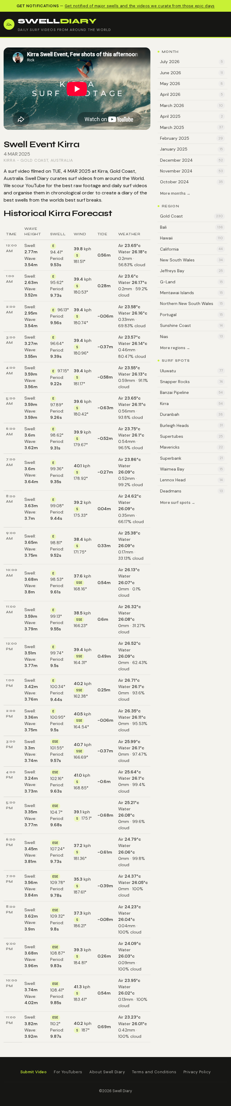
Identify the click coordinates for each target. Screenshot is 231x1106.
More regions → (175, 348)
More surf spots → (177, 502)
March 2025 (191, 127)
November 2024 (191, 171)
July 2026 (191, 61)
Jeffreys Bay (191, 270)
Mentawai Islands (191, 292)
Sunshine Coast (191, 325)
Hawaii (191, 238)
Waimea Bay (191, 469)
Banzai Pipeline (191, 392)
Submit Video (33, 1071)
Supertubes (191, 436)
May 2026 (191, 83)
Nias (191, 336)
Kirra (9, 160)
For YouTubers (68, 1071)
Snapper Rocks (191, 381)
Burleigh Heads (191, 425)
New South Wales (191, 260)
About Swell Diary (107, 1071)
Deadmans (191, 491)
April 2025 (191, 116)
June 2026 (191, 72)
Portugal (191, 314)
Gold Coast (34, 160)
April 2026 (191, 94)
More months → (175, 193)
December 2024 (191, 160)
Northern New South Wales (191, 303)
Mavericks (191, 447)
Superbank (191, 458)
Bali (191, 227)
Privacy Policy (197, 1071)
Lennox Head (191, 480)
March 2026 (191, 105)
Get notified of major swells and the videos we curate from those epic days (139, 5)
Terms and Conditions (154, 1071)
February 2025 (191, 138)
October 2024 (191, 181)
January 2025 (191, 149)
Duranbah (191, 414)
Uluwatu (191, 370)
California (191, 249)
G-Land (191, 282)
